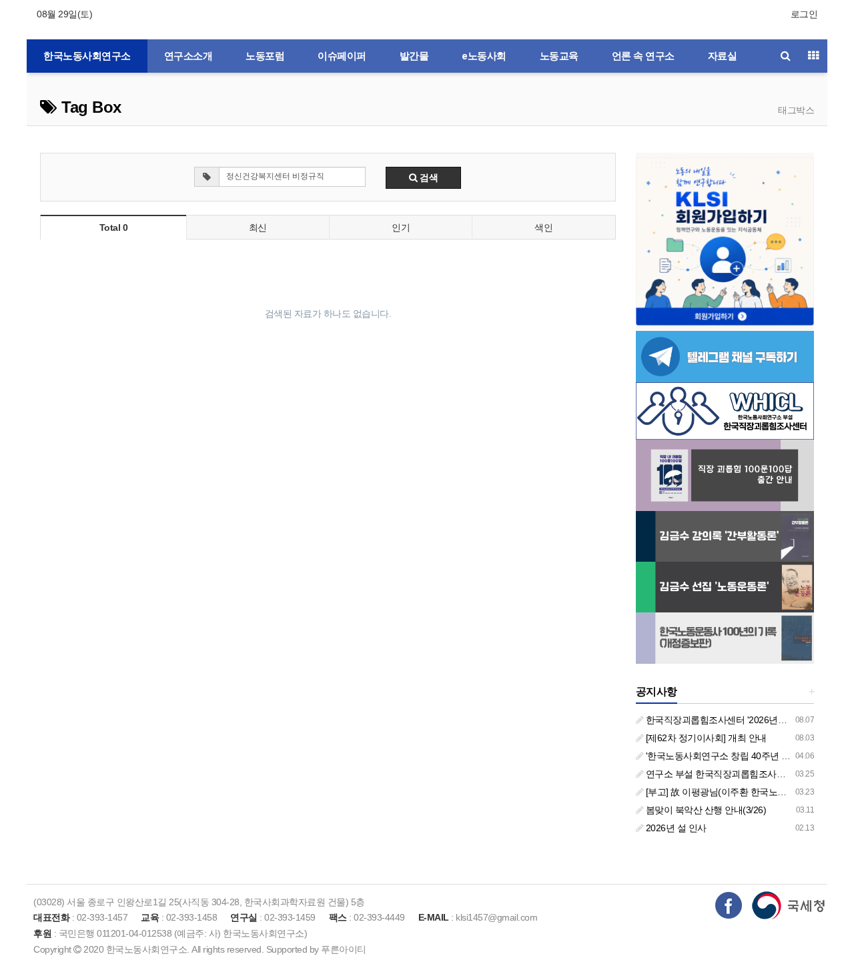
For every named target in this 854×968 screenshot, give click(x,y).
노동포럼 (265, 56)
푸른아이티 (343, 949)
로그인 (804, 14)
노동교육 (559, 56)
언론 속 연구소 (643, 56)
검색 (428, 177)
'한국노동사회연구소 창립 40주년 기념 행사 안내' (742, 756)
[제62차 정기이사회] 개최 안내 (705, 738)
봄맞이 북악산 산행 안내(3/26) (704, 810)
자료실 (722, 56)
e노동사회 (484, 56)
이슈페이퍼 (342, 56)
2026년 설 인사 (675, 828)
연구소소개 (188, 56)
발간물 (414, 56)
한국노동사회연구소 (87, 56)
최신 (258, 227)
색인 (543, 227)
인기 (401, 227)
